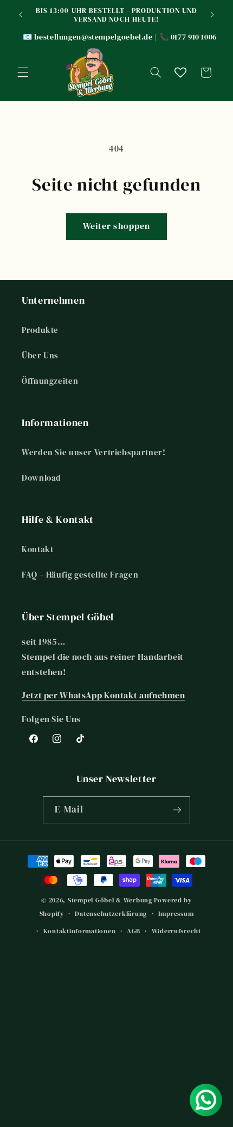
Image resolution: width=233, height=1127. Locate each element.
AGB (133, 931)
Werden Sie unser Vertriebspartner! (93, 452)
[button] (22, 72)
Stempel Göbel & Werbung (110, 900)
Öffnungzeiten (50, 381)
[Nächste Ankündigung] (212, 15)
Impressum (176, 913)
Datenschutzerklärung (111, 913)
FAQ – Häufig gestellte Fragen (80, 574)
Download (41, 478)
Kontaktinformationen (79, 931)
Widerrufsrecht (176, 931)
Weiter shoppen (116, 226)
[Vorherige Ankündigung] (21, 15)
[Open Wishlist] (180, 72)
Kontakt (37, 549)
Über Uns (40, 355)
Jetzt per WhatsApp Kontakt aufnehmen (103, 695)
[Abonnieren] (177, 809)
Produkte (40, 330)
